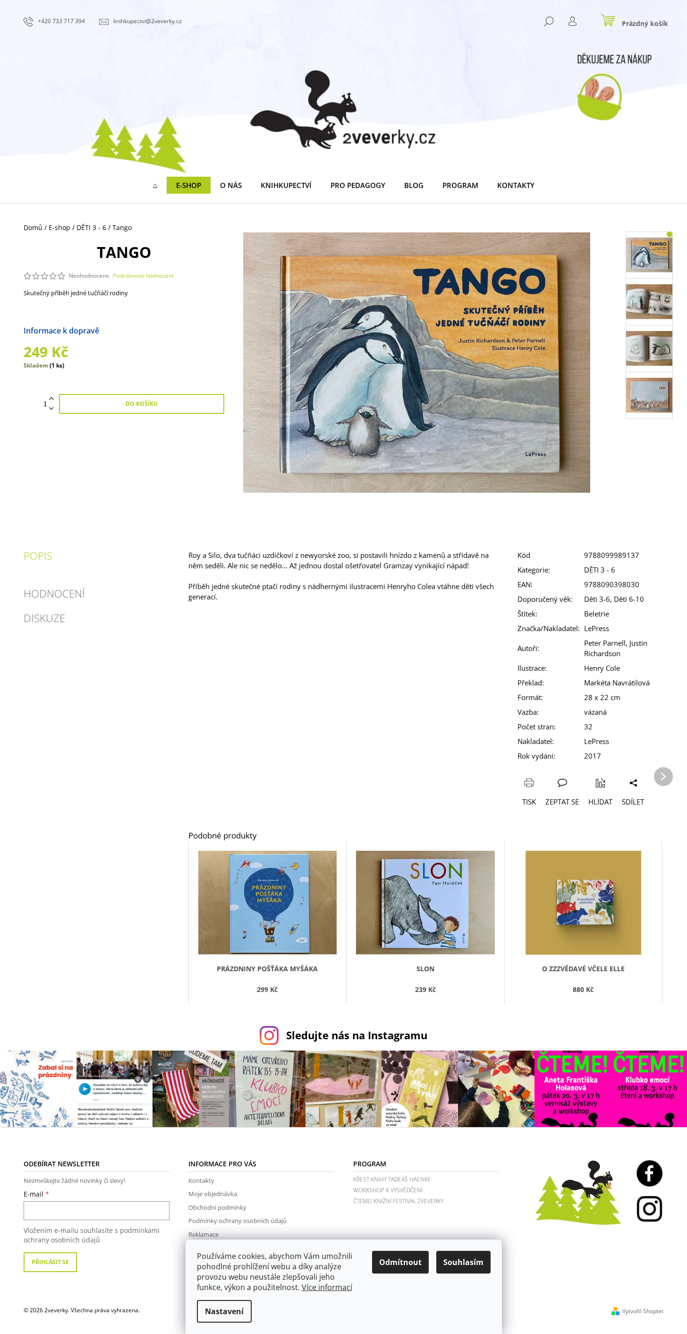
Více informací (327, 1287)
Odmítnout (400, 1262)
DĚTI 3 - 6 (599, 569)
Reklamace (203, 1234)
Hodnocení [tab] (54, 593)
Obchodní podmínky (217, 1207)
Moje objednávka (212, 1193)
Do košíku (142, 404)
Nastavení (224, 1311)
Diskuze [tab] (44, 618)
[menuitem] (155, 185)
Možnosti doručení (133, 330)
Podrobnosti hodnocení (143, 276)
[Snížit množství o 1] (51, 409)
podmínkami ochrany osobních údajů (92, 1235)
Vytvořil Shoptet (642, 1311)
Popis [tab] (38, 555)
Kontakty (201, 1180)
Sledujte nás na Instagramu (356, 1035)
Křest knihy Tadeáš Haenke (392, 1179)
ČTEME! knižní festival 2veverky (398, 1201)
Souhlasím (463, 1262)
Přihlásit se (50, 1262)
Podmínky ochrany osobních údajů (237, 1220)
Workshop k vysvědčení (388, 1190)
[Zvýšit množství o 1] (51, 399)
